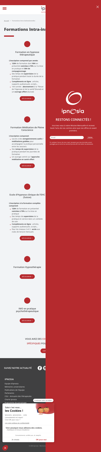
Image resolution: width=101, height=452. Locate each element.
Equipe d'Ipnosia (11, 383)
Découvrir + (27, 98)
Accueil (6, 21)
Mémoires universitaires (15, 387)
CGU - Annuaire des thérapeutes (18, 396)
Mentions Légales (45, 446)
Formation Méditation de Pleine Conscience (27, 128)
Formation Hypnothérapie (27, 267)
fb (39, 367)
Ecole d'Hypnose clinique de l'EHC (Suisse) (27, 196)
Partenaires (9, 393)
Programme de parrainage (15, 402)
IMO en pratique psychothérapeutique (27, 310)
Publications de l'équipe (15, 390)
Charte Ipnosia (11, 399)
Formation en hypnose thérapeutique (27, 53)
